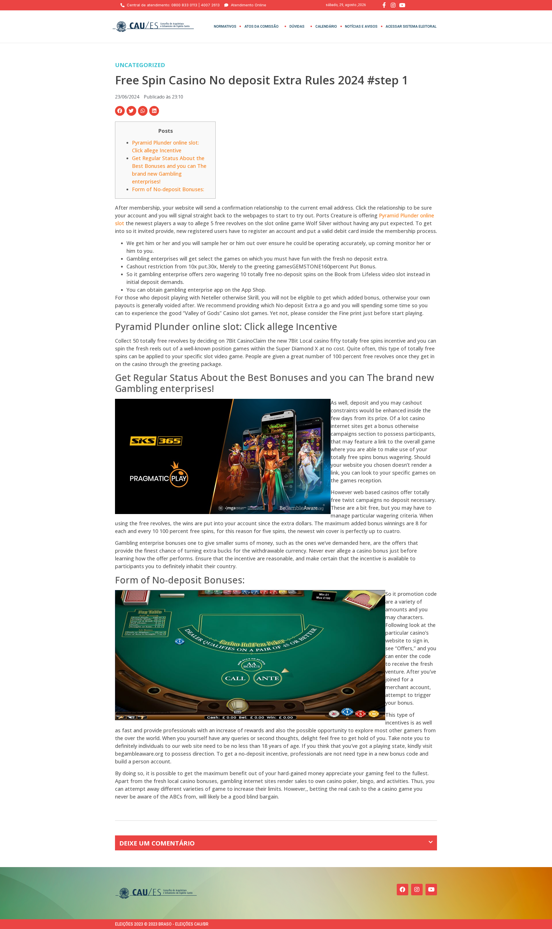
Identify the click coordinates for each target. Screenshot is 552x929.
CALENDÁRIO (326, 26)
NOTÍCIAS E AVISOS (361, 26)
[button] (120, 111)
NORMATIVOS (225, 26)
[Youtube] (431, 889)
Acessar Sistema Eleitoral (411, 26)
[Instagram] (417, 889)
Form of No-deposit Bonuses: (168, 189)
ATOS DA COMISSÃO (261, 26)
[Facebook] (402, 889)
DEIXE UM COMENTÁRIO (157, 843)
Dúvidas (297, 26)
